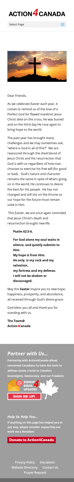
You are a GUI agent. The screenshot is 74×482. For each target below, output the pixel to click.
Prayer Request (35, 472)
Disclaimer (47, 462)
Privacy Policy (25, 462)
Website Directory (25, 467)
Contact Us (50, 467)
